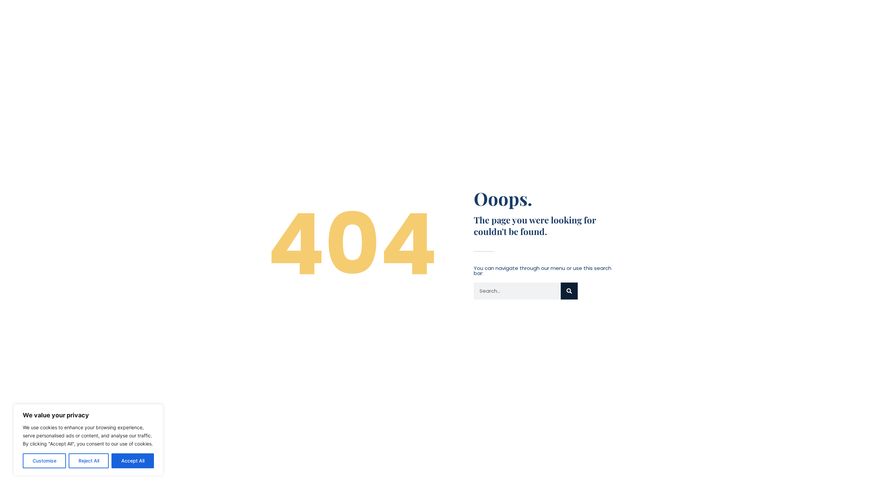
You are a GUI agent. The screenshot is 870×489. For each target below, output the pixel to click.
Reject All (89, 461)
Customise (44, 461)
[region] (88, 439)
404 (352, 244)
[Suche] (569, 291)
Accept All (132, 461)
